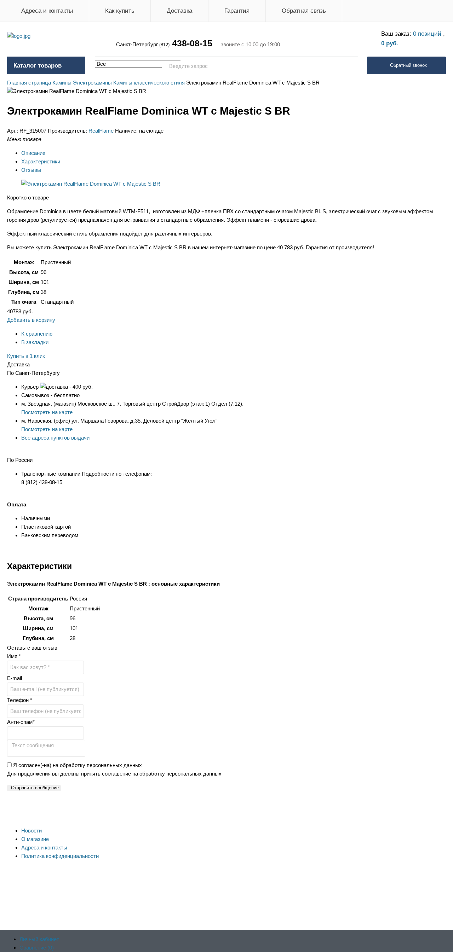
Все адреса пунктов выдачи (55, 438)
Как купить (119, 10)
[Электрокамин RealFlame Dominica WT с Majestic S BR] (90, 184)
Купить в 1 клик (26, 356)
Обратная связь (304, 10)
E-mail (14, 678)
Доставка (179, 10)
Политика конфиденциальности (60, 856)
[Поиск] (349, 66)
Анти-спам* (21, 722)
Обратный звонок (408, 65)
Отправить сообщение (35, 787)
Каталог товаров (37, 65)
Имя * (14, 656)
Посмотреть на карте (47, 412)
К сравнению (36, 334)
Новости (31, 831)
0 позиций (428, 33)
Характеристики (40, 161)
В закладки (34, 342)
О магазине (35, 839)
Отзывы (31, 170)
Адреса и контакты (47, 10)
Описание (33, 153)
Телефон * (19, 700)
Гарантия (237, 10)
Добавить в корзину (31, 320)
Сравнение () (36, 948)
